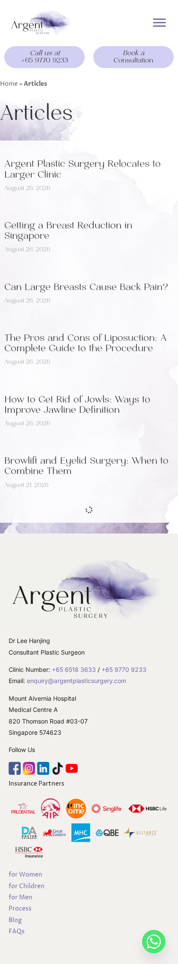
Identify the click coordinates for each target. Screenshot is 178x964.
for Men (20, 897)
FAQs (17, 931)
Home (9, 84)
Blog (15, 920)
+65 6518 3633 (74, 669)
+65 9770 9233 (124, 669)
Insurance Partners (36, 784)
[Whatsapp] (153, 941)
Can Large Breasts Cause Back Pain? (86, 287)
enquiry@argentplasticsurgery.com (76, 680)
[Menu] (159, 23)
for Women (25, 874)
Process (20, 909)
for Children (26, 886)
